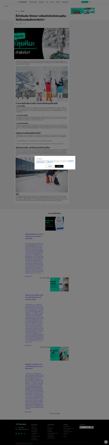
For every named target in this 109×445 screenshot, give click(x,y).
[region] (54, 163)
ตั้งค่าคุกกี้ (50, 166)
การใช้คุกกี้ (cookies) (50, 161)
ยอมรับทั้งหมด (59, 166)
